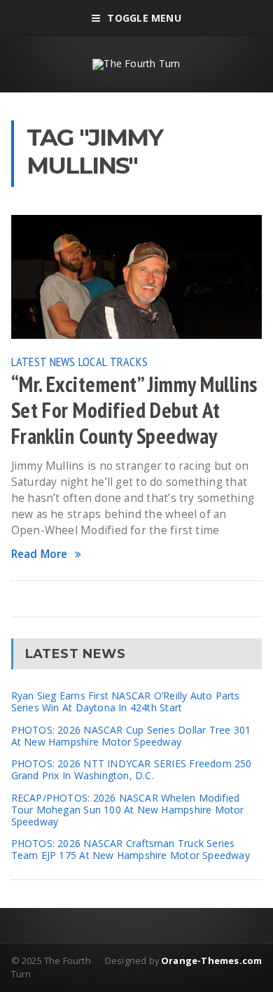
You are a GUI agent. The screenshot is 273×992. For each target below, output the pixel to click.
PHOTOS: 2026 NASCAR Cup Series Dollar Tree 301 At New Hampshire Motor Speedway (131, 735)
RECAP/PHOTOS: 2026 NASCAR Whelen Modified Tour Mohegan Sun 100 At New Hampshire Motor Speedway (127, 809)
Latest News (43, 361)
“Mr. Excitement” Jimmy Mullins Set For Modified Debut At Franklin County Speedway (134, 410)
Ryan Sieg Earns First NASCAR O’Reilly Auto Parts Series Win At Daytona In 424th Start (125, 701)
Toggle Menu (144, 18)
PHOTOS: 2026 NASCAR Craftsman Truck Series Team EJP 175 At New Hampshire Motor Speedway (130, 849)
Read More (39, 554)
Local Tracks (113, 361)
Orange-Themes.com (211, 960)
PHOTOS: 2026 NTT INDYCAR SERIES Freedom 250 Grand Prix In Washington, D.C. (131, 769)
